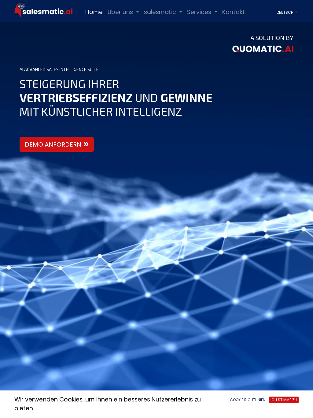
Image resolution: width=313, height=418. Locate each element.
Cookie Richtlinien (247, 399)
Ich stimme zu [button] (284, 399)
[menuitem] (94, 12)
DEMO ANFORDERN (53, 144)
